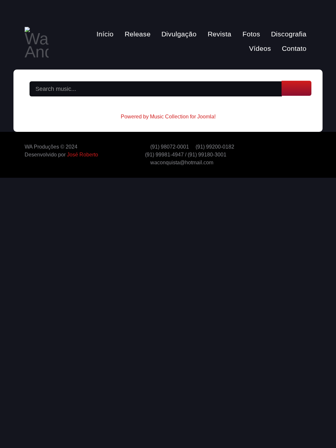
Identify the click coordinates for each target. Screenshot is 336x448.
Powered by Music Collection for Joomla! (168, 116)
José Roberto (82, 154)
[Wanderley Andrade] (37, 41)
